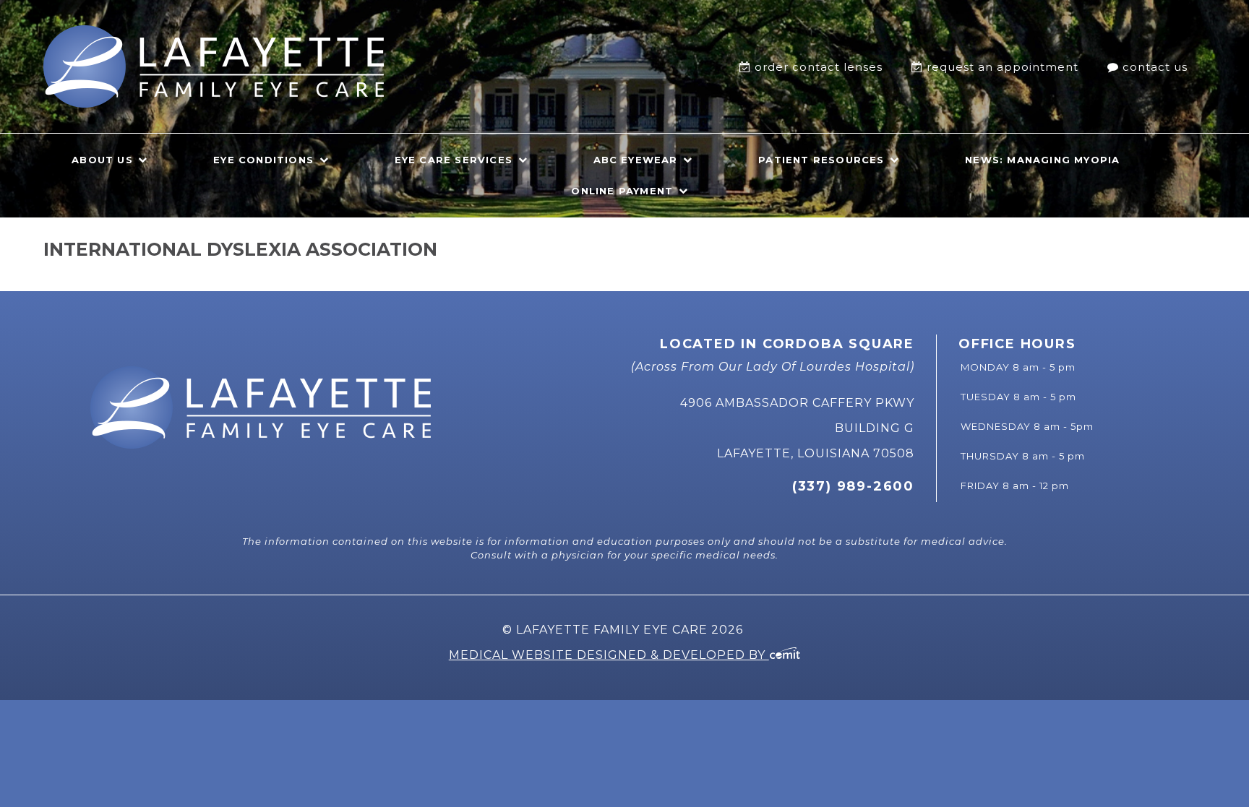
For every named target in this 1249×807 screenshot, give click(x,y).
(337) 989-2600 (853, 486)
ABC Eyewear (635, 159)
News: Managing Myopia (1042, 159)
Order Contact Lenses (819, 67)
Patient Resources (821, 159)
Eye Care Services (453, 159)
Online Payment (622, 191)
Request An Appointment (1002, 67)
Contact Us (1155, 67)
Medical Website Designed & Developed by (609, 655)
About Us (102, 159)
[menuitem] (815, 67)
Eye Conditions (263, 159)
